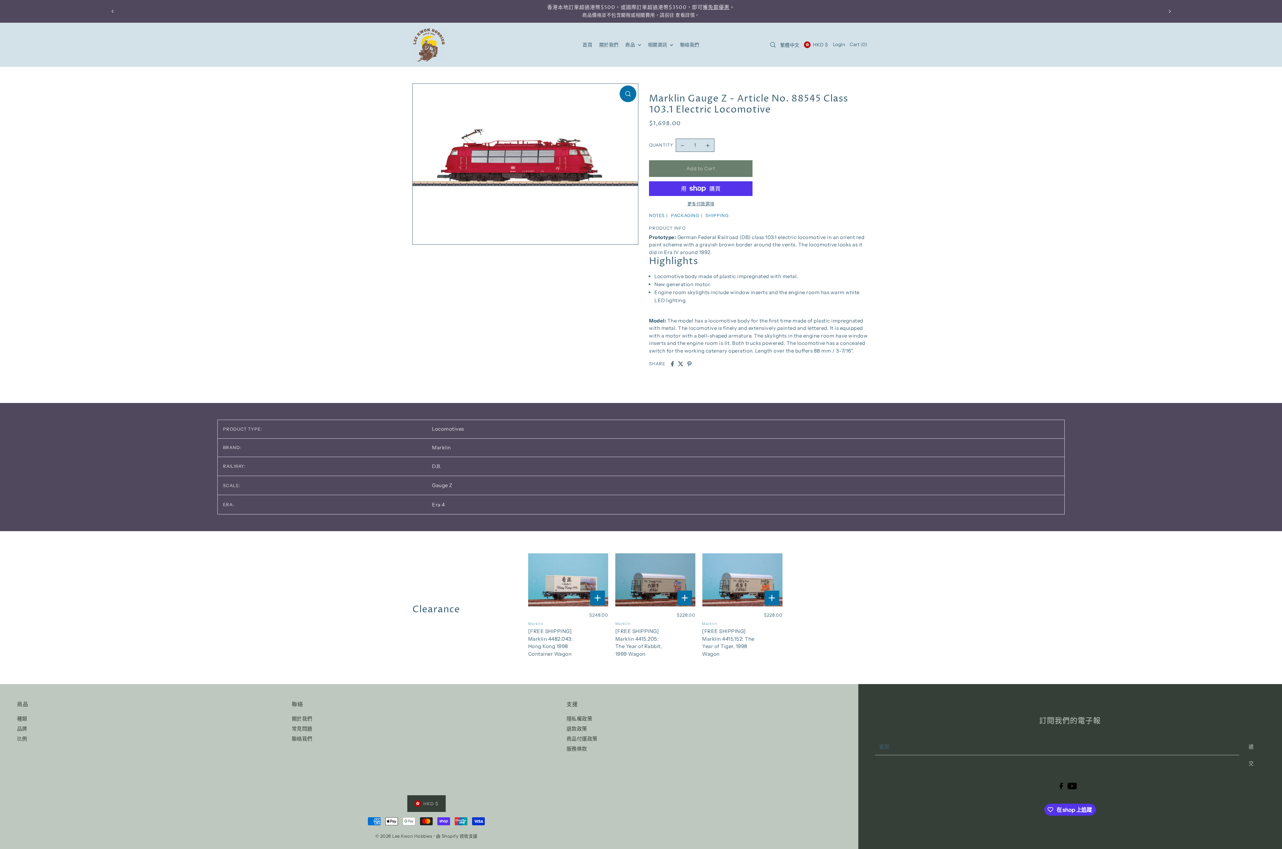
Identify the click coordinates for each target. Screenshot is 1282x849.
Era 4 (438, 504)
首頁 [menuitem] (587, 45)
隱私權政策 (580, 718)
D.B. (436, 466)
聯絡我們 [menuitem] (689, 45)
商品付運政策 (582, 738)
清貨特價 (725, 8)
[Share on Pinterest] (689, 364)
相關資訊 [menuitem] (658, 45)
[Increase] (707, 145)
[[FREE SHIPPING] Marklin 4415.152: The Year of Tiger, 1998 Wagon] (742, 580)
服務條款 (577, 749)
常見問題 (302, 728)
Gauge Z (442, 485)
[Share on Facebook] (672, 364)
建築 (680, 8)
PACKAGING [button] (685, 215)
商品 (630, 45)
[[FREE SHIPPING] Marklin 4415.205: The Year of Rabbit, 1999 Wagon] (655, 580)
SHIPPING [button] (717, 215)
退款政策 (577, 728)
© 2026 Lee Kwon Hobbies (403, 836)
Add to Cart (700, 168)
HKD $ (820, 45)
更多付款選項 (700, 203)
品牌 (22, 728)
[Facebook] (1061, 786)
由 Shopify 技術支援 (457, 836)
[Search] (773, 44)
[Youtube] (1072, 786)
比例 (22, 738)
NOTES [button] (657, 215)
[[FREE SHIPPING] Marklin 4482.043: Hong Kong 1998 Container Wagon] (568, 580)
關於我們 (302, 718)
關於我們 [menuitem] (609, 45)
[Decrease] (682, 145)
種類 (22, 718)
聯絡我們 (302, 738)
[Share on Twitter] (680, 364)
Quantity (661, 145)
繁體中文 (790, 45)
